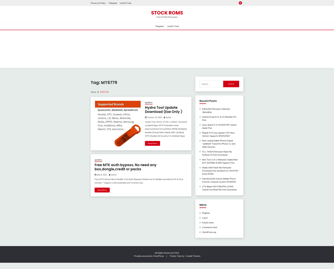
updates (149, 102)
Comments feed (209, 227)
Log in (205, 217)
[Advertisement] (167, 49)
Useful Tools (125, 3)
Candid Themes (193, 256)
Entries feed (207, 222)
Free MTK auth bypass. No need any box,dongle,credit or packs (126, 167)
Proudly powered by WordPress (149, 256)
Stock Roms (167, 12)
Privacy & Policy (98, 3)
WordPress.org (209, 232)
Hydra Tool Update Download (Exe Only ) (163, 109)
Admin (168, 117)
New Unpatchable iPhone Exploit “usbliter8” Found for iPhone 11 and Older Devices (218, 143)
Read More (152, 143)
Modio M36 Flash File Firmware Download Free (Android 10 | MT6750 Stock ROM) (220, 170)
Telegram (112, 3)
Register (206, 213)
